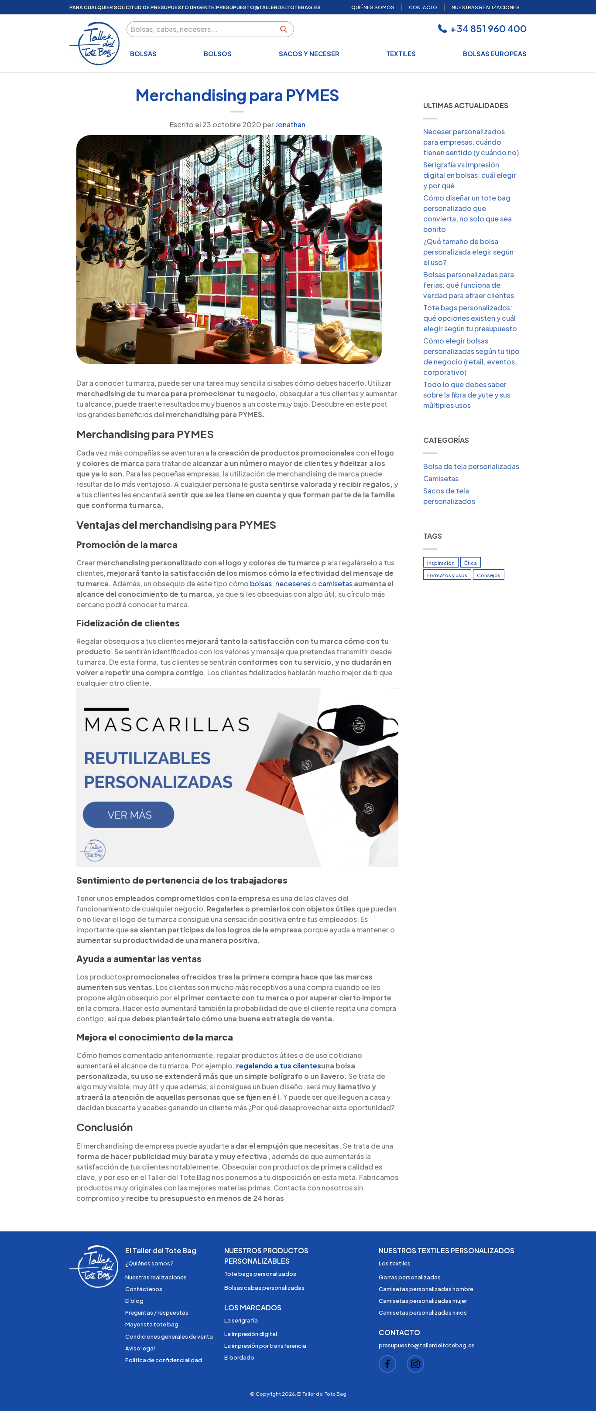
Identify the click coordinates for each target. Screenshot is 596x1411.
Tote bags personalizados (260, 1273)
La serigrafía (241, 1320)
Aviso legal (140, 1348)
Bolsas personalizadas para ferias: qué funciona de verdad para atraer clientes (468, 285)
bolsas (261, 583)
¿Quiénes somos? (149, 1263)
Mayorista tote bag (151, 1324)
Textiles (401, 54)
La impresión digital (250, 1333)
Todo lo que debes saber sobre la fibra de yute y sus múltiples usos (466, 395)
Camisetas (441, 478)
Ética (470, 563)
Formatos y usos (447, 575)
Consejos (488, 575)
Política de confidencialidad (163, 1360)
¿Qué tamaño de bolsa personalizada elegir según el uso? (468, 252)
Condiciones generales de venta (169, 1336)
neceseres (293, 583)
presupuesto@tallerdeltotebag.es (268, 7)
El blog (134, 1300)
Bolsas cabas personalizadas (264, 1287)
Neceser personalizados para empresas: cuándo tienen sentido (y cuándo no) (471, 142)
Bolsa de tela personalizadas (471, 466)
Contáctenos (143, 1288)
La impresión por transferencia (265, 1345)
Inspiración (441, 563)
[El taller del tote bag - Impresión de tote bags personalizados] (94, 43)
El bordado (239, 1357)
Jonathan (290, 124)
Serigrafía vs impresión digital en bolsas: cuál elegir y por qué (469, 175)
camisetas (335, 583)
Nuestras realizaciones (156, 1277)
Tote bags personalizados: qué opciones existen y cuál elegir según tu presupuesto (470, 318)
